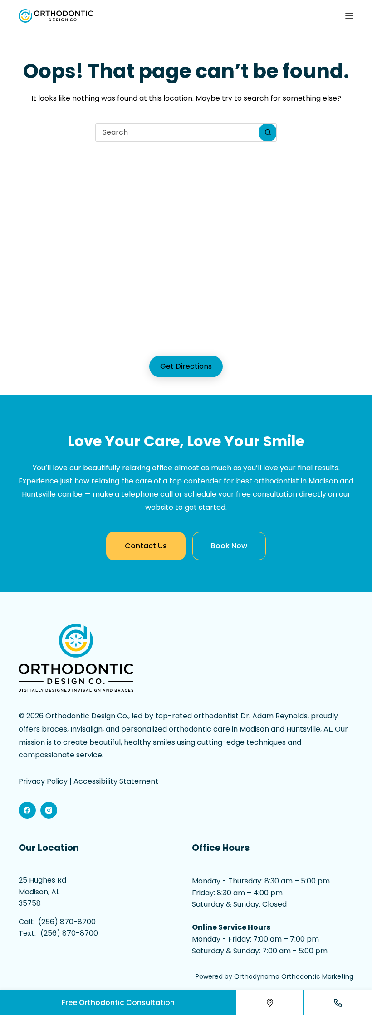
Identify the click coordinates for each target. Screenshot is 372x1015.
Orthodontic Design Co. (86, 716)
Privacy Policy (43, 781)
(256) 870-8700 (67, 922)
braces (54, 729)
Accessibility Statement (115, 781)
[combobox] (177, 132)
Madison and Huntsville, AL (286, 729)
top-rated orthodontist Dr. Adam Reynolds (231, 716)
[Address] (270, 1002)
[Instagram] (49, 810)
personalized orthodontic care (175, 729)
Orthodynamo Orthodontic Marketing (293, 976)
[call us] (338, 1002)
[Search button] (267, 132)
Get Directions (186, 366)
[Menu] (349, 16)
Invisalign (86, 729)
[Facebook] (27, 810)
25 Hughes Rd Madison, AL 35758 (42, 891)
